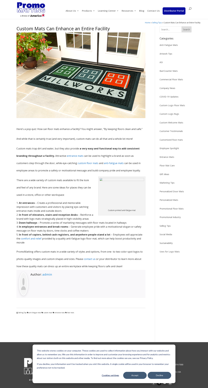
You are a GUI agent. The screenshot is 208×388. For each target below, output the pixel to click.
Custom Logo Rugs (169, 113)
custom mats (47, 313)
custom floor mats (88, 163)
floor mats (70, 313)
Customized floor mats (171, 139)
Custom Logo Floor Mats (172, 105)
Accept (134, 375)
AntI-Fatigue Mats (169, 45)
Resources (127, 11)
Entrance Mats (167, 157)
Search (186, 29)
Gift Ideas (164, 174)
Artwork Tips (166, 53)
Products (87, 11)
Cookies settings (110, 375)
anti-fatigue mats (114, 163)
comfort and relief (31, 238)
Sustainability (166, 243)
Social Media (166, 234)
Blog (141, 11)
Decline (159, 375)
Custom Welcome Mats (171, 122)
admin (47, 274)
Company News (167, 88)
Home (147, 22)
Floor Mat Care (167, 165)
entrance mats (75, 156)
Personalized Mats (169, 199)
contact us (89, 259)
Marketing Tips (167, 182)
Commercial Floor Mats (171, 79)
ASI (161, 62)
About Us (71, 11)
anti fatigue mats (34, 313)
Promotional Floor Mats (172, 208)
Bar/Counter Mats (169, 70)
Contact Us (153, 11)
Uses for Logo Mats (170, 251)
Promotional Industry (170, 217)
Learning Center (107, 11)
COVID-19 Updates (169, 96)
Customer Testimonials (171, 131)
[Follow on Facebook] (154, 383)
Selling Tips (157, 22)
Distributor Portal (174, 10)
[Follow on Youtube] (164, 383)
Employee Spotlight (169, 148)
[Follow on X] (159, 383)
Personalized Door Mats (172, 191)
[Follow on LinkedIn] (170, 383)
